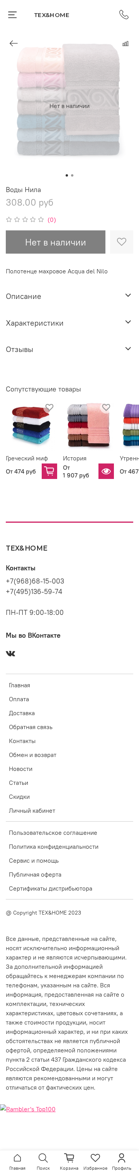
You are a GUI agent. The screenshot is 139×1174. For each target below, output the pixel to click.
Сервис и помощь (34, 860)
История (74, 458)
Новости (20, 768)
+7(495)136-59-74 (34, 591)
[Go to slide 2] (72, 175)
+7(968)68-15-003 (35, 581)
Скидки (19, 796)
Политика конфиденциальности (53, 846)
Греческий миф (27, 458)
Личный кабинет (32, 810)
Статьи (18, 782)
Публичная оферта (35, 874)
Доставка (22, 713)
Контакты (22, 741)
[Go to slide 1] (67, 175)
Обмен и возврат (32, 755)
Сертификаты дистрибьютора (50, 888)
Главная (19, 685)
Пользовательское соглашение (53, 832)
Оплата (19, 699)
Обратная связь (31, 727)
